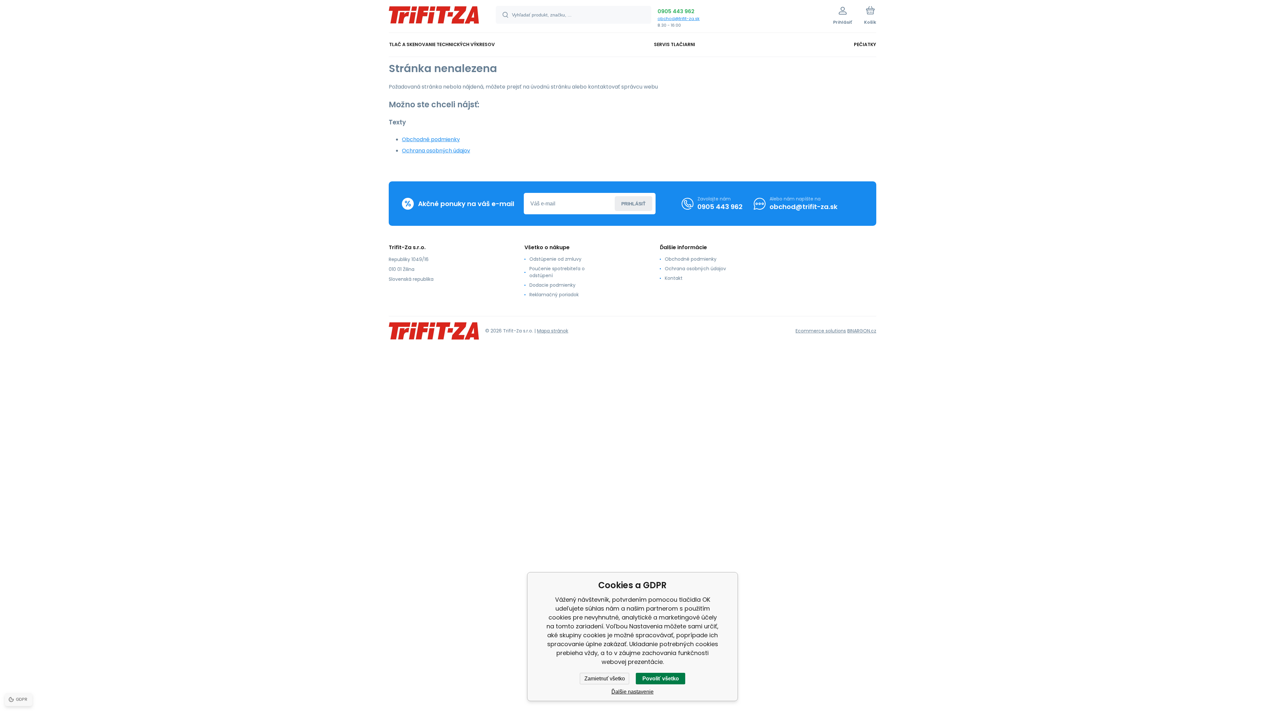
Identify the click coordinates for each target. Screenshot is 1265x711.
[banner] (434, 17)
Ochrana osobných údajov (436, 150)
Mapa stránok (552, 331)
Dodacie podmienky (552, 285)
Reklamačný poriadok (554, 294)
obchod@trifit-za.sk (679, 18)
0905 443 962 (676, 11)
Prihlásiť (633, 203)
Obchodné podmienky (431, 139)
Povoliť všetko (660, 678)
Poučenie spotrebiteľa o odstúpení (557, 272)
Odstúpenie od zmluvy (555, 259)
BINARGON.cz (861, 331)
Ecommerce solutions (821, 331)
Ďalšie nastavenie (632, 692)
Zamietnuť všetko (604, 678)
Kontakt (674, 278)
